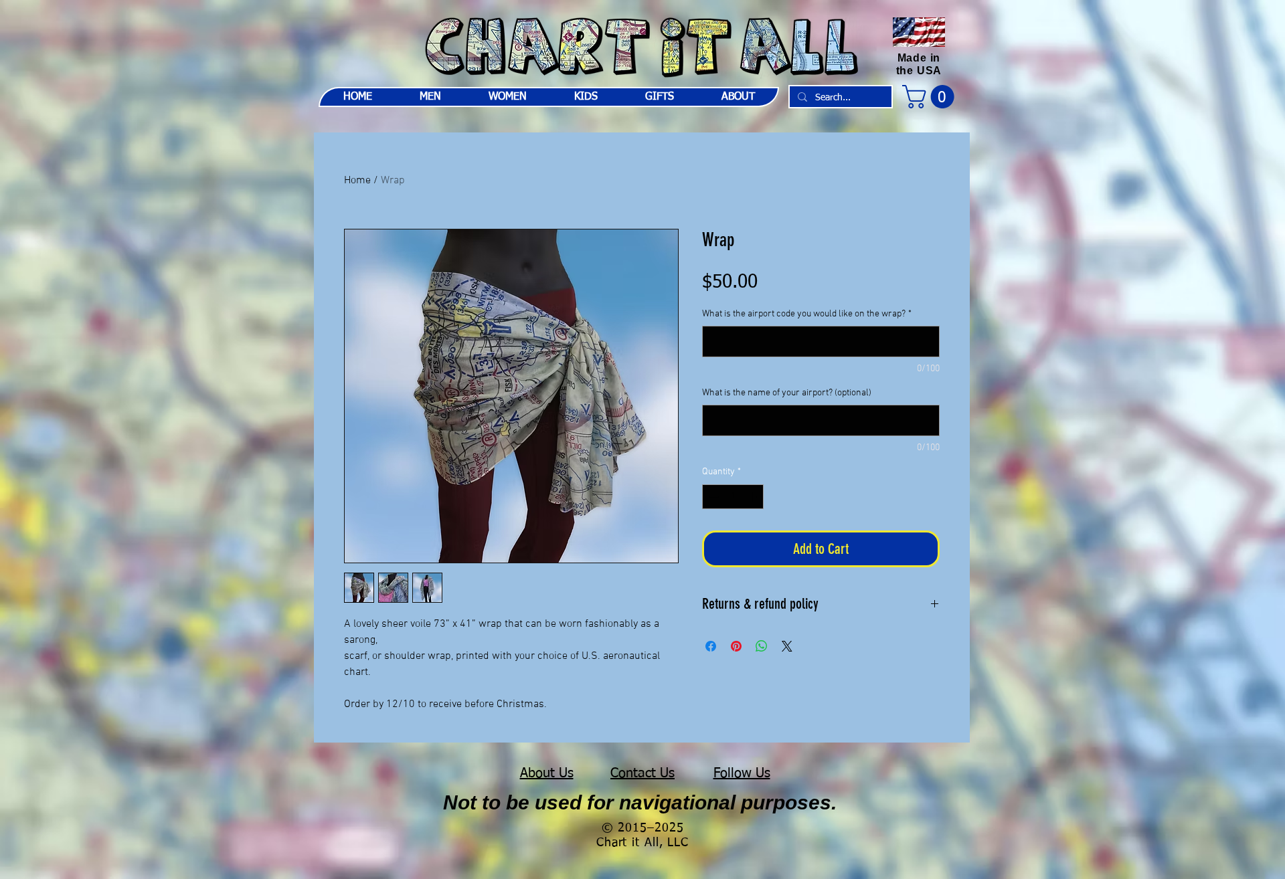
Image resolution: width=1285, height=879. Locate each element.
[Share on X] (787, 646)
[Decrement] (712, 496)
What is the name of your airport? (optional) (786, 393)
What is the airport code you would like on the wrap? (807, 314)
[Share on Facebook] (711, 646)
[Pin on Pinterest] (736, 646)
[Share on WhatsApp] (762, 646)
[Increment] (753, 496)
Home (357, 180)
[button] (931, 96)
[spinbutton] (733, 496)
